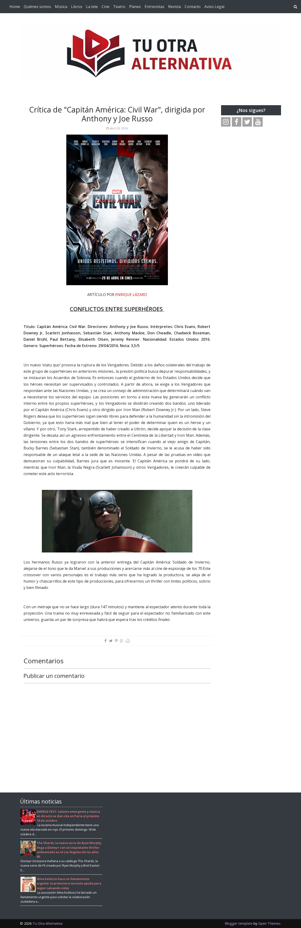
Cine (105, 6)
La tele (92, 6)
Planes (135, 6)
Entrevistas (154, 6)
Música (61, 6)
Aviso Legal (214, 6)
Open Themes (269, 923)
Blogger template (239, 923)
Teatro (119, 6)
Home (14, 6)
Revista (174, 6)
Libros (76, 6)
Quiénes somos (37, 6)
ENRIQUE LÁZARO (131, 294)
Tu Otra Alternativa (47, 923)
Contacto (193, 6)
